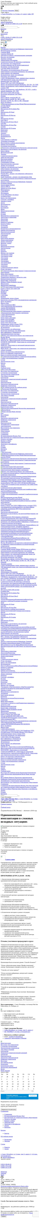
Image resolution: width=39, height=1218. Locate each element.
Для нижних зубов (6, 256)
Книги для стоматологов (25, 335)
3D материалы (5, 327)
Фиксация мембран (7, 159)
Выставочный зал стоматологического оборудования (17, 437)
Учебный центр (5, 368)
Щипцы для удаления (7, 253)
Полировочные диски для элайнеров (12, 75)
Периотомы (4, 220)
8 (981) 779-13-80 (6, 1166)
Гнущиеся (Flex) (6, 196)
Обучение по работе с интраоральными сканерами (16, 55)
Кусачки (3, 214)
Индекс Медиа (5, 337)
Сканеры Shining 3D (7, 54)
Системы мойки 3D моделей (9, 68)
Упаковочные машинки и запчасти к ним (13, 277)
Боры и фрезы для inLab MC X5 (10, 97)
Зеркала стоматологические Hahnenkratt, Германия (16, 181)
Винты (3, 138)
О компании (4, 432)
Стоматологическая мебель (27, 356)
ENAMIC (4, 293)
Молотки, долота (6, 243)
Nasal (2, 110)
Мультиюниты (5, 135)
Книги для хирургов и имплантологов (13, 351)
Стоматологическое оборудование (11, 487)
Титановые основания (8, 141)
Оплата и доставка (6, 439)
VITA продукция (18, 287)
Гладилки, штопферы (7, 199)
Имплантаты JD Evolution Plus (10, 109)
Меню (16, 10)
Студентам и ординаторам (9, 373)
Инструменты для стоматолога (10, 428)
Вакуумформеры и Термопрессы (11, 332)
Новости (3, 416)
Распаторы (4, 237)
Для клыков (4, 258)
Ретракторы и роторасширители (11, 228)
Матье (3, 209)
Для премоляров (6, 262)
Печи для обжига (6, 102)
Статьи (3, 1144)
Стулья (3, 360)
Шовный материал (6, 160)
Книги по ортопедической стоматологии (13, 355)
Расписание (13, 389)
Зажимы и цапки (6, 201)
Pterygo (3, 113)
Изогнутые (4, 206)
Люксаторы (4, 219)
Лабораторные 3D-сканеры (9, 60)
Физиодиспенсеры (6, 172)
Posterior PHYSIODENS (8, 309)
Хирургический (6, 233)
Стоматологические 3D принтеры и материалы (15, 62)
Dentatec (3, 96)
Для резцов (4, 264)
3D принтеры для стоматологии (10, 63)
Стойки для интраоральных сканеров (12, 358)
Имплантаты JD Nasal (7, 112)
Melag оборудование (7, 274)
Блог (2, 413)
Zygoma (3, 126)
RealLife (3, 296)
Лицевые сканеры (6, 58)
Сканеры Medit (5, 52)
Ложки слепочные (6, 241)
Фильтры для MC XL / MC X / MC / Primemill (14, 101)
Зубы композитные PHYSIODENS (11, 306)
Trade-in (3, 366)
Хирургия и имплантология (28, 147)
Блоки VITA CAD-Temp (8, 317)
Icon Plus (3, 123)
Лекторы (7, 1141)
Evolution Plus (5, 107)
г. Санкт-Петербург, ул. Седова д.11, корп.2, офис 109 (17, 14)
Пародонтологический (8, 232)
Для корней (4, 259)
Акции (3, 364)
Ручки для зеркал (6, 269)
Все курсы (12, 369)
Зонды (3, 203)
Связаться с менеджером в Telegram (15, 1038)
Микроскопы (5, 283)
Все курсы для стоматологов (9, 371)
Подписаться (33, 1095)
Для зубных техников (7, 376)
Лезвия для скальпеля (7, 165)
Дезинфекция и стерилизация (10, 424)
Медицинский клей (7, 152)
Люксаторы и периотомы (8, 217)
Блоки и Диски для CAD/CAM (10, 288)
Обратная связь (5, 442)
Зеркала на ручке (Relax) (8, 188)
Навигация (4, 130)
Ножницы (4, 245)
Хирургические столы (8, 361)
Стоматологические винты (9, 156)
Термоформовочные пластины (10, 334)
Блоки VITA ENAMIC (7, 319)
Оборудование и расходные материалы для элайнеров (17, 71)
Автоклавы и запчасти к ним (10, 275)
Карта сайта (24, 1186)
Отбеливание (5, 429)
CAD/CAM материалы (8, 314)
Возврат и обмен (6, 441)
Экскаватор (4, 227)
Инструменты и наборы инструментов (13, 143)
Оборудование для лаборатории (10, 329)
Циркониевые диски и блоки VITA (11, 324)
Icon (2, 117)
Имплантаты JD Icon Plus (8, 125)
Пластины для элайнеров (8, 76)
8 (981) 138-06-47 (6, 37)
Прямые (3, 212)
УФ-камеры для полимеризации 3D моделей (14, 70)
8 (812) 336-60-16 (6, 23)
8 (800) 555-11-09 (17, 23)
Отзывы (3, 447)
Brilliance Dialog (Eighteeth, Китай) (11, 282)
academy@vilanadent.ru (16, 1036)
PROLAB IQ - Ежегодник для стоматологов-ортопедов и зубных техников (19, 754)
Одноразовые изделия (7, 162)
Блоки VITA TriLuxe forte (8, 322)
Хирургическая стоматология (10, 374)
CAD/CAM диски (6, 316)
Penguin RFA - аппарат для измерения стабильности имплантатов (18, 636)
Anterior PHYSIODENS (8, 308)
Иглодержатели (5, 204)
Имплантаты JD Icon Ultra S (9, 122)
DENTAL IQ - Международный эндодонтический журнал (19, 340)
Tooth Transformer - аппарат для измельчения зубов (16, 177)
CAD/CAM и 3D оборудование (10, 326)
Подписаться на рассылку (8, 1109)
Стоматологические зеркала (9, 267)
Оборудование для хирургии (10, 169)
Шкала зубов (5, 303)
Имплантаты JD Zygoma (8, 128)
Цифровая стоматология (25, 49)
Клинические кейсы (7, 407)
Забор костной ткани (7, 157)
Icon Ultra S (4, 120)
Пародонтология (6, 382)
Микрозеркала (5, 190)
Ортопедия (4, 381)
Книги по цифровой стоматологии (11, 353)
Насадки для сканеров (7, 57)
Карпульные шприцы (7, 238)
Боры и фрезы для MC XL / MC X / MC (13, 99)
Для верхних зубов (6, 254)
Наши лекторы (16, 411)
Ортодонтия (4, 377)
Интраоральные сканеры (8, 50)
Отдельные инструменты (8, 146)
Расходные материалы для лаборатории (13, 330)
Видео (8, 410)
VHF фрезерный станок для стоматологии (14, 79)
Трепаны (3, 154)
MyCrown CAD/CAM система (10, 92)
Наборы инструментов (8, 144)
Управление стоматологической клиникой (14, 379)
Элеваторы (4, 266)
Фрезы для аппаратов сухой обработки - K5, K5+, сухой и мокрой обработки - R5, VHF (18, 90)
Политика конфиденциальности (11, 1186)
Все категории (6, 452)
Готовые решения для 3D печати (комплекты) (15, 65)
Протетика (4, 131)
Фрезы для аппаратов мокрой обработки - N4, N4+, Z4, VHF (19, 84)
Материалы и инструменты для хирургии (13, 149)
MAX (2, 1175)
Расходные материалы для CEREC (11, 94)
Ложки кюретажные (7, 240)
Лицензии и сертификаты (9, 444)
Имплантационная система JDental (11, 497)
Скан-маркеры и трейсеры (9, 139)
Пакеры (3, 249)
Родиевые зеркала (6, 183)
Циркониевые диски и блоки (10, 298)
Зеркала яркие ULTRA (8, 185)
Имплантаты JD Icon (7, 118)
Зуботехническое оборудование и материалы (14, 313)
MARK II (3, 292)
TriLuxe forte (4, 290)
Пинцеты (4, 251)
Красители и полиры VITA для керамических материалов (18, 300)
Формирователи (6, 136)
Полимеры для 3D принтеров (10, 67)
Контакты (4, 449)
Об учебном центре (20, 387)
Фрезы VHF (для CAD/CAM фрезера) (12, 83)
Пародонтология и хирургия (9, 164)
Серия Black (4, 191)
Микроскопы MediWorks (8, 285)
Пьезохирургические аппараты (10, 170)
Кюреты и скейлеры (7, 222)
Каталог (3, 47)
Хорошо (3, 1216)
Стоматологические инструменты (11, 523)
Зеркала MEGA (5, 186)
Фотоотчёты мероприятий (26, 408)
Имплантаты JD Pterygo (8, 115)
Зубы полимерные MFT (8, 305)
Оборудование (5, 431)
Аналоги (3, 133)
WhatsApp (4, 1171)
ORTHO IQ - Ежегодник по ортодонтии (13, 339)
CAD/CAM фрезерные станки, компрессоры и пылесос (18, 78)
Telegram (3, 1173)
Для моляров (5, 261)
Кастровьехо (4, 207)
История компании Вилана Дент (11, 436)
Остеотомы (4, 225)
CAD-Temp (4, 295)
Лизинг (3, 445)
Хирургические (5, 248)
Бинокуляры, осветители (8, 280)
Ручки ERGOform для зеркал (10, 194)
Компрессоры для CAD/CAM (10, 81)
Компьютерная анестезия (8, 279)
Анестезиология (6, 426)
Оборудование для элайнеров (10, 73)
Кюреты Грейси (6, 224)
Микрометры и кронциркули (10, 215)
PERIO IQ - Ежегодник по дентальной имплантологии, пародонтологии (17, 752)
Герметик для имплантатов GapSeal (12, 167)
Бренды (3, 363)
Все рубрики (5, 415)
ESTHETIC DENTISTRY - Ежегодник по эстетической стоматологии (18, 750)
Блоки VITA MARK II (7, 321)
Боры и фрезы (5, 151)
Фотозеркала (5, 193)
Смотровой (4, 235)
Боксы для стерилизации (8, 198)
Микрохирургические (7, 211)
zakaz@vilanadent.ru (7, 22)
